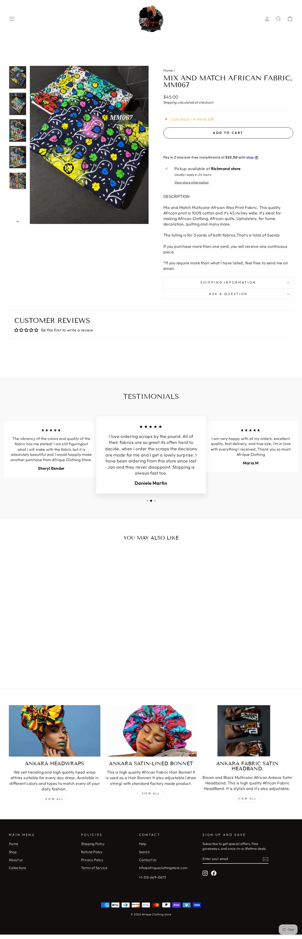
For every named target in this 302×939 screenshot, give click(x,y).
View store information (191, 182)
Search (144, 852)
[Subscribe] (265, 859)
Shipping (170, 102)
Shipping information (228, 282)
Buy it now (228, 146)
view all (151, 793)
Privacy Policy (92, 860)
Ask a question (228, 294)
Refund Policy (92, 852)
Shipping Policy (93, 844)
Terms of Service (94, 868)
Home (168, 70)
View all (54, 799)
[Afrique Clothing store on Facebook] (213, 873)
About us (16, 860)
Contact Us (148, 860)
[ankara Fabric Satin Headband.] (247, 731)
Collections (17, 868)
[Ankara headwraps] (54, 731)
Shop (13, 852)
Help (142, 844)
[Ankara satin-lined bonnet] (151, 731)
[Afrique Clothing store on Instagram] (205, 873)
